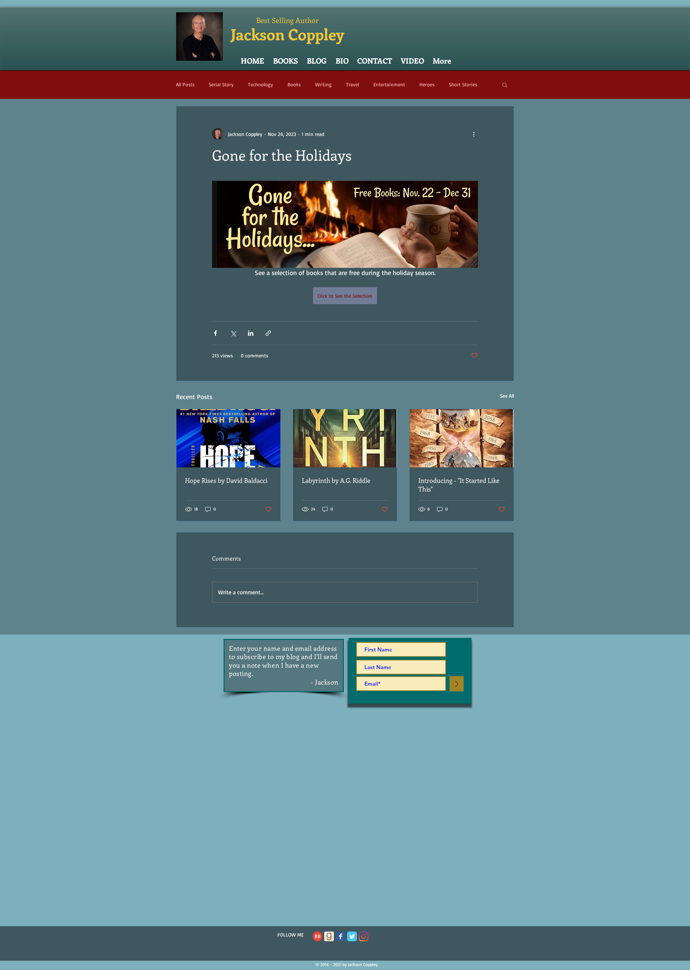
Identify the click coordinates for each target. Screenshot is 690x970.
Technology (260, 84)
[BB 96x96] (317, 936)
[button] (504, 84)
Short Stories (463, 84)
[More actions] (473, 133)
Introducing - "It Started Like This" (459, 484)
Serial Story (221, 84)
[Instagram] (363, 936)
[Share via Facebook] (215, 333)
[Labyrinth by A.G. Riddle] (345, 438)
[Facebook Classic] (340, 936)
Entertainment (389, 84)
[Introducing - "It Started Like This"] (462, 438)
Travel (352, 84)
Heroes (426, 84)
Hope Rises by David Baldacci (226, 480)
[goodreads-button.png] (329, 936)
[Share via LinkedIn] (250, 333)
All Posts (185, 84)
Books (294, 84)
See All (507, 396)
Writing (323, 84)
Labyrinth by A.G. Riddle (336, 480)
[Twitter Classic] (352, 936)
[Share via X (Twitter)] (233, 333)
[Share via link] (268, 333)
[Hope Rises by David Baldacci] (228, 438)
